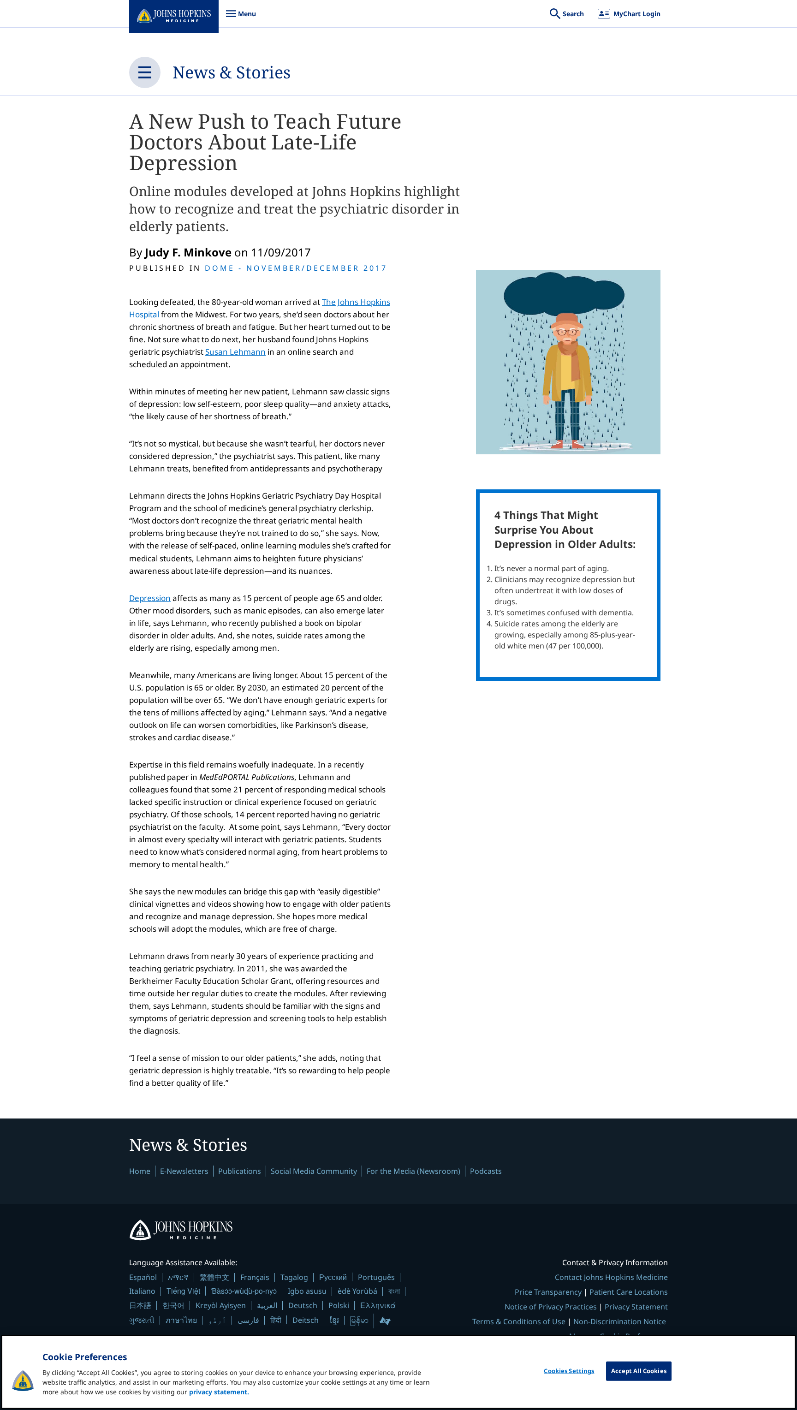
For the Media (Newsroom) (413, 1171)
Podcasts (486, 1171)
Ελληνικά (378, 1305)
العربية (267, 1305)
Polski (338, 1305)
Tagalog (294, 1277)
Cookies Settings (569, 1371)
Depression (150, 598)
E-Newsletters (184, 1171)
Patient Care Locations (628, 1292)
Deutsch (302, 1305)
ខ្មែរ (334, 1320)
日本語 (140, 1305)
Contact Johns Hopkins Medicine (611, 1277)
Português (376, 1277)
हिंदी (275, 1320)
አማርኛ (178, 1277)
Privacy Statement (636, 1307)
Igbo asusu (307, 1291)
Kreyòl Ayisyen (221, 1305)
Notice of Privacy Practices (551, 1307)
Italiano (142, 1291)
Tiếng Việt (183, 1290)
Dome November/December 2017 (296, 268)
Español (143, 1277)
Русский (333, 1277)
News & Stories (231, 72)
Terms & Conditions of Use (518, 1321)
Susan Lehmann (235, 351)
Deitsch (305, 1320)
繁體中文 (214, 1277)
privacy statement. (219, 1391)
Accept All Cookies (638, 1371)
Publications (239, 1171)
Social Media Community (314, 1171)
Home (139, 1171)
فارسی (248, 1320)
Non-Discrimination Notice (619, 1321)
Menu (241, 18)
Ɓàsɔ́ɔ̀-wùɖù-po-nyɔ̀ (244, 1290)
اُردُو (217, 1320)
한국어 (173, 1305)
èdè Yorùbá (357, 1291)
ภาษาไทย (181, 1320)
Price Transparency (548, 1292)
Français (254, 1277)
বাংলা (394, 1291)
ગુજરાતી (142, 1320)
